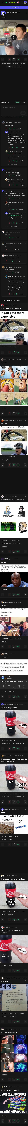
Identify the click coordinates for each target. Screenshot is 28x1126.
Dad (12, 638)
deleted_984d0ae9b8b (13, 12)
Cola (20, 66)
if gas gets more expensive (11, 308)
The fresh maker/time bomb (11, 1090)
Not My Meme (7, 63)
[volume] (25, 52)
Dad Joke (5, 638)
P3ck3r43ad (8, 255)
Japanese (16, 63)
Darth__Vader (9, 122)
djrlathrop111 (12, 276)
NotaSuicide (8, 232)
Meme (10, 1013)
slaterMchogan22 (9, 420)
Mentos (23, 63)
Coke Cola (12, 457)
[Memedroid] (6, 2)
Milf (4, 797)
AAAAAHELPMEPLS (13, 202)
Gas (19, 347)
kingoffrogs (7, 809)
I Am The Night (7, 543)
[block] (26, 13)
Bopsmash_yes (9, 243)
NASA (4, 1013)
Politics (5, 912)
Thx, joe (4, 424)
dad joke (4, 605)
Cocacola (12, 347)
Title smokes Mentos (9, 1032)
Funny (4, 836)
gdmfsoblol (11, 179)
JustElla (6, 927)
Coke (24, 794)
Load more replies (12, 164)
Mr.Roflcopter (9, 267)
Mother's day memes (9, 708)
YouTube (12, 692)
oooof (3, 813)
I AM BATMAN (17, 543)
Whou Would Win (7, 839)
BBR (6, 170)
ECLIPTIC (6, 559)
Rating (17, 102)
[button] (21, 2)
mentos (4, 363)
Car (14, 66)
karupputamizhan (9, 704)
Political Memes (14, 912)
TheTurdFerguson (9, 1087)
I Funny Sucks (6, 460)
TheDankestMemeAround (11, 978)
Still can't (4, 657)
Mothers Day (20, 743)
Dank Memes (12, 1016)
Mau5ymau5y (8, 1029)
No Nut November (8, 794)
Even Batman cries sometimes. (12, 500)
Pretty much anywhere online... (13, 879)
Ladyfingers (19, 638)
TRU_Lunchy (8, 191)
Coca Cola (5, 740)
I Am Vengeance (14, 540)
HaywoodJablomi (9, 359)
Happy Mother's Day (8, 743)
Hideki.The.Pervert (9, 755)
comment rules (20, 117)
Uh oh (3, 562)
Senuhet (10, 151)
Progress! (4, 981)
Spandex (10, 797)
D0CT (5, 654)
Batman (5, 540)
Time (24, 102)
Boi (16, 1013)
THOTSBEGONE (20, 797)
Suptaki (6, 496)
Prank (9, 66)
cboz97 (6, 875)
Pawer (10, 132)
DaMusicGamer (8, 602)
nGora (6, 305)
